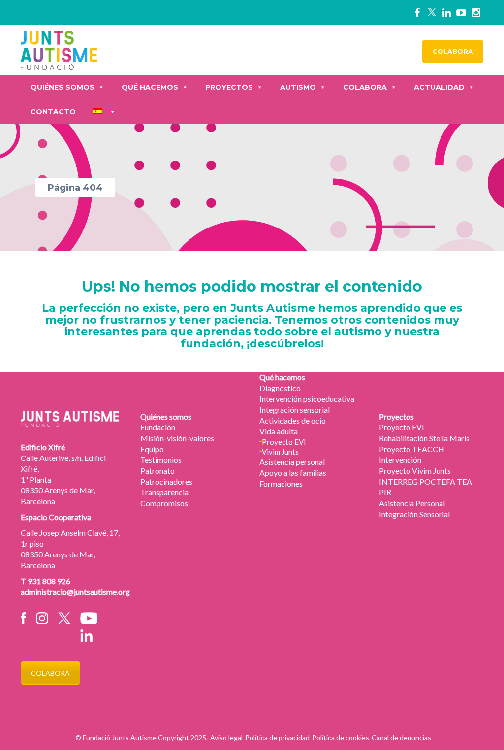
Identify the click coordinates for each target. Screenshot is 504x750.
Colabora (365, 87)
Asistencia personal (292, 461)
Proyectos (229, 87)
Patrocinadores (166, 481)
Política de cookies (340, 737)
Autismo (298, 87)
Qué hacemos (150, 87)
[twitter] (431, 12)
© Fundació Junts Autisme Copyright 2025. (141, 737)
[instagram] (476, 12)
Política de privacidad (277, 737)
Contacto (53, 111)
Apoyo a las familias (292, 472)
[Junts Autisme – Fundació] (59, 49)
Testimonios (161, 459)
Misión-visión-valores (177, 438)
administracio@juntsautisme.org (75, 591)
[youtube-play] (461, 12)
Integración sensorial (294, 409)
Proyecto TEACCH (411, 449)
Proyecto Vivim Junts (415, 470)
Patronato (157, 470)
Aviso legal (226, 737)
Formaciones (281, 483)
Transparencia (164, 492)
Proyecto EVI (284, 441)
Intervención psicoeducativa (306, 398)
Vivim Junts (280, 451)
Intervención (400, 459)
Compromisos (164, 503)
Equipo (152, 449)
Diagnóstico (280, 387)
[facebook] (417, 12)
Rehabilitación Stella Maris (424, 438)
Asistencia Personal (412, 503)
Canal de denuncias (401, 737)
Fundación (157, 427)
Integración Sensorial (414, 514)
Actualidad (439, 87)
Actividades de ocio (292, 420)
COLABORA (453, 51)
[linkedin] (446, 12)
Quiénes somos (62, 87)
